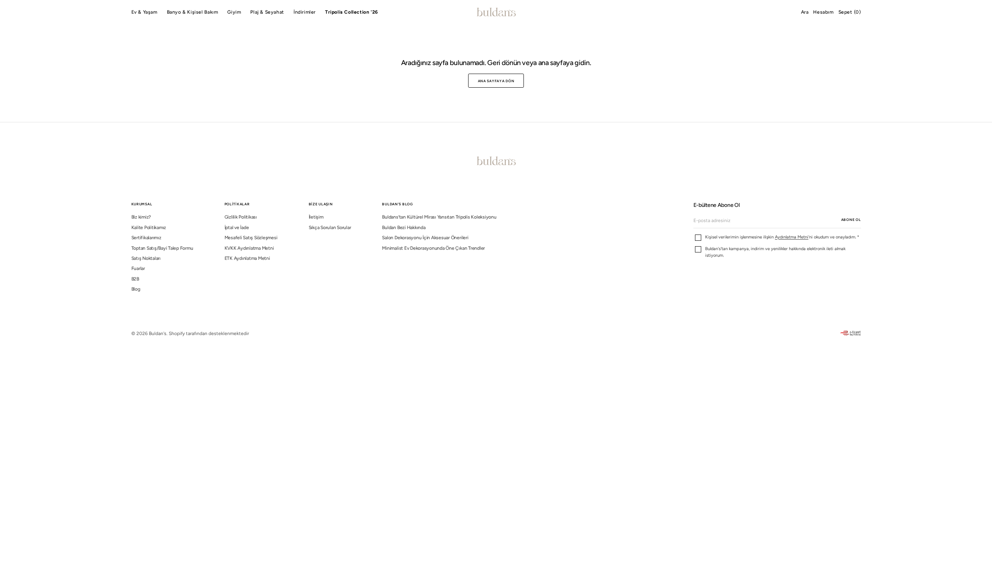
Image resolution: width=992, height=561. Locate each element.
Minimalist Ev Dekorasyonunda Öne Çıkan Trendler (433, 248)
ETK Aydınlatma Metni (247, 258)
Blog (135, 289)
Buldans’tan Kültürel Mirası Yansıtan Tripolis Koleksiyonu (439, 217)
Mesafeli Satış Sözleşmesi (251, 237)
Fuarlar (138, 268)
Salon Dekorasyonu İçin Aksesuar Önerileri (425, 237)
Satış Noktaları (146, 258)
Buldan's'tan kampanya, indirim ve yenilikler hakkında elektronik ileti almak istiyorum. (775, 252)
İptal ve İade (237, 227)
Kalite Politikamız (148, 227)
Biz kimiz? (141, 217)
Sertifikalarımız (146, 237)
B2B (135, 279)
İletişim (316, 217)
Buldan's (157, 333)
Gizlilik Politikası (241, 217)
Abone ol (851, 219)
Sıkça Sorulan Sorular (330, 227)
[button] (804, 12)
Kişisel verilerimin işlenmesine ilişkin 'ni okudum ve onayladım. (782, 237)
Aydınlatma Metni (791, 237)
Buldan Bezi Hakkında (403, 227)
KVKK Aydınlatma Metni (249, 248)
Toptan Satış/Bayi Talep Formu (162, 248)
